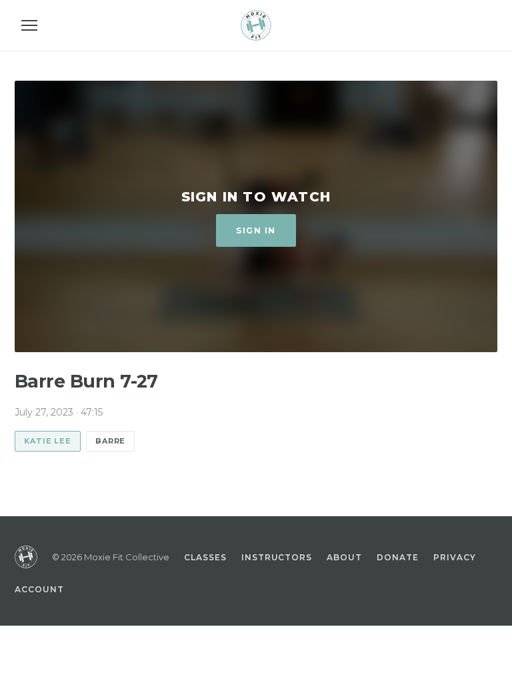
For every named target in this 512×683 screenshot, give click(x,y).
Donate (398, 557)
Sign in (255, 230)
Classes (205, 557)
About (344, 557)
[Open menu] (29, 25)
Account (39, 589)
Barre (110, 441)
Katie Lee (47, 441)
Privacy (454, 557)
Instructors (277, 557)
